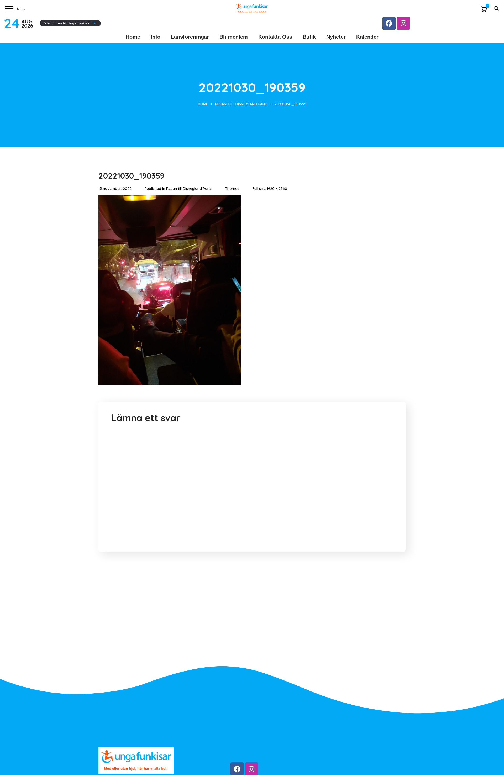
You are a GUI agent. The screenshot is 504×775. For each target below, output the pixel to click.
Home (133, 37)
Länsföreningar (190, 37)
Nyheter (336, 37)
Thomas (232, 188)
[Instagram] (403, 23)
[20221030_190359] (169, 198)
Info (155, 37)
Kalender (367, 37)
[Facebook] (389, 23)
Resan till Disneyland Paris (241, 104)
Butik (309, 37)
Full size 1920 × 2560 (270, 188)
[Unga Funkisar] (252, 8)
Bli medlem (233, 37)
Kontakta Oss (275, 37)
